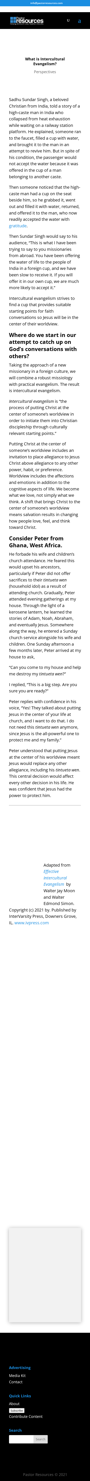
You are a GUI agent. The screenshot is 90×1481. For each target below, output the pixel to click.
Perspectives (45, 71)
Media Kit (17, 1375)
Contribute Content (25, 1416)
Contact (15, 1381)
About (14, 1403)
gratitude (18, 226)
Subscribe (17, 1410)
